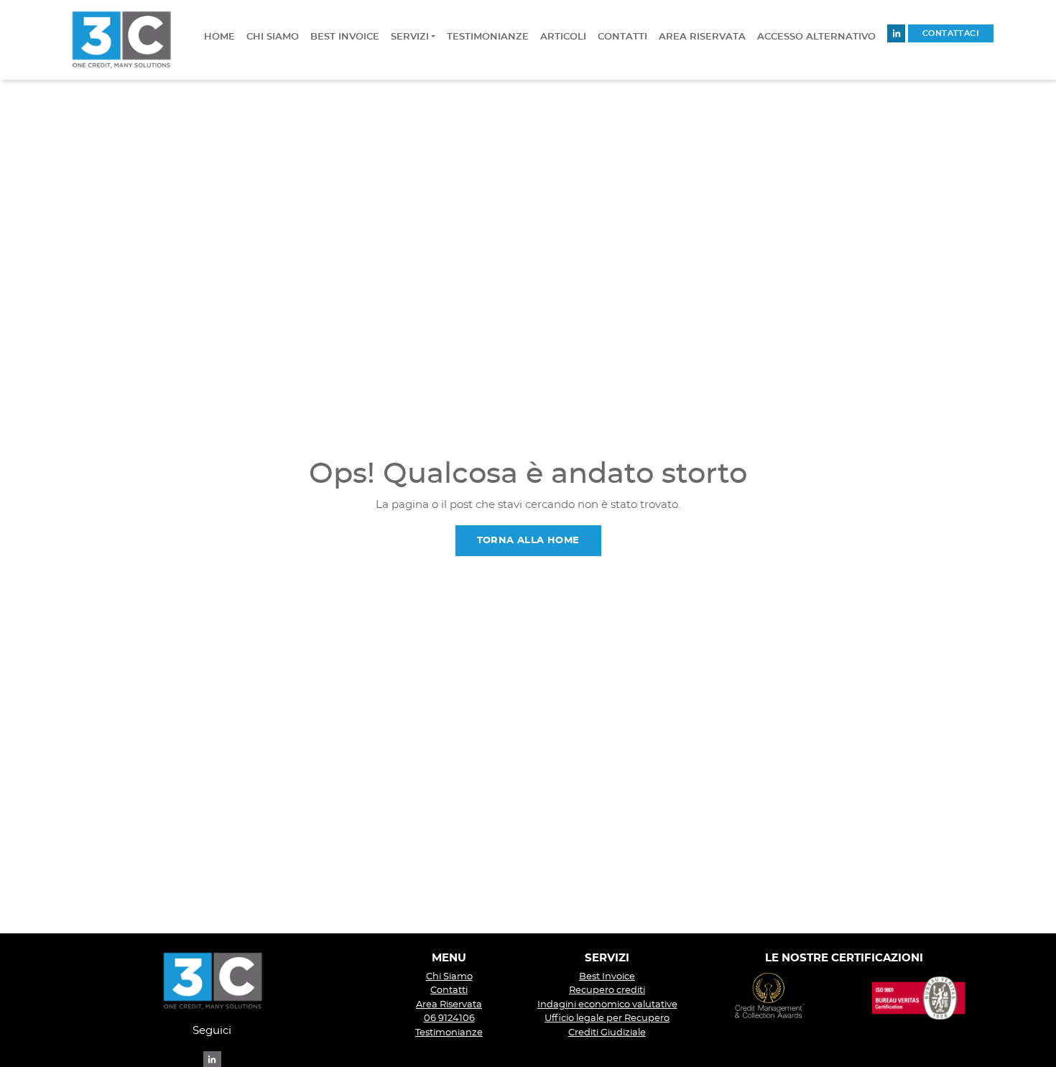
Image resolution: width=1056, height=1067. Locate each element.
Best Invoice (607, 976)
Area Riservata (449, 1005)
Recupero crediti (607, 990)
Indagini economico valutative (607, 1005)
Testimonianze (449, 1033)
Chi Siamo (449, 976)
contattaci (950, 33)
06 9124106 (449, 1018)
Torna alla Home (528, 540)
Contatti (449, 990)
